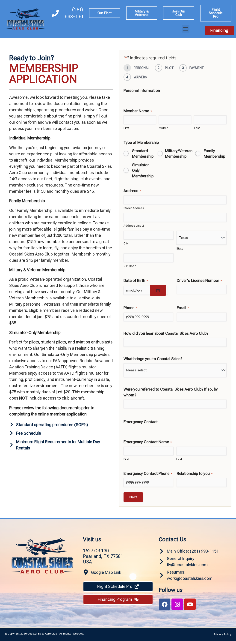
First (126, 128)
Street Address (134, 208)
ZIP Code (130, 266)
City (126, 243)
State (179, 248)
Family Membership (214, 153)
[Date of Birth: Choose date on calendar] (158, 290)
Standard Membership (142, 153)
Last (197, 128)
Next (133, 497)
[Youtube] (190, 604)
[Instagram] (177, 604)
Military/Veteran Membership (178, 153)
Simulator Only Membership (142, 170)
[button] (185, 29)
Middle (163, 128)
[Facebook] (164, 604)
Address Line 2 (134, 225)
